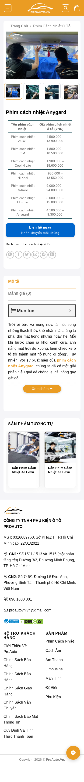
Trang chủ (19, 26)
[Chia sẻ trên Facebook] (18, 255)
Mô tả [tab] (13, 281)
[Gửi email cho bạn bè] (35, 255)
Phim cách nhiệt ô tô (51, 26)
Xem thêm (40, 389)
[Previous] (11, 56)
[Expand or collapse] (70, 310)
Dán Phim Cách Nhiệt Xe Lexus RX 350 (60, 470)
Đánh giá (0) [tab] (19, 293)
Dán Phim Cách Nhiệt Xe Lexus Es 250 (24, 470)
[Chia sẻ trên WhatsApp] (10, 255)
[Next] (73, 56)
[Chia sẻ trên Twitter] (27, 255)
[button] (7, 8)
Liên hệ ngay (40, 230)
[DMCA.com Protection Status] (31, 621)
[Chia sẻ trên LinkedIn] (52, 255)
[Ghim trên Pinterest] (44, 255)
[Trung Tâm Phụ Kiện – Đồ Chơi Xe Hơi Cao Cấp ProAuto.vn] (40, 8)
